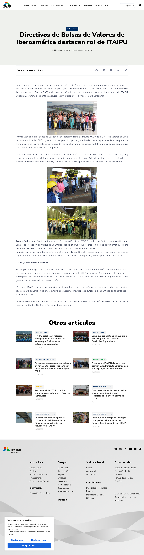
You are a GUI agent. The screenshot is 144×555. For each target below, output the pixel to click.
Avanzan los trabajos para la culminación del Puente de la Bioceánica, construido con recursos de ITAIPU (50, 421)
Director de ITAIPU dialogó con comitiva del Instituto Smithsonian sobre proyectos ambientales (110, 366)
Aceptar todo (29, 545)
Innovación (75, 5)
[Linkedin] (135, 449)
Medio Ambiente (99, 360)
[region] (29, 534)
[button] (96, 70)
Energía (44, 5)
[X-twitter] (125, 449)
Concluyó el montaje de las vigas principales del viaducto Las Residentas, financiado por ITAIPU (109, 420)
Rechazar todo (38, 540)
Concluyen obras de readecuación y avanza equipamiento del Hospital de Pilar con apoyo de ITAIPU (109, 394)
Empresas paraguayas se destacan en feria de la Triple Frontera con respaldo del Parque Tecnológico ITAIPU (53, 367)
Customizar (17, 540)
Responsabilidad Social (45, 360)
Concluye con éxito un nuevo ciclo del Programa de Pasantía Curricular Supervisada (109, 339)
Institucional (30, 5)
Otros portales (123, 462)
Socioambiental (58, 5)
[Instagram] (120, 449)
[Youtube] (130, 449)
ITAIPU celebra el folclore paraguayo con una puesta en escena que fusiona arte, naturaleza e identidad (50, 340)
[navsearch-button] (140, 5)
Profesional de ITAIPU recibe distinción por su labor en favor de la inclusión (53, 393)
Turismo (88, 5)
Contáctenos (101, 5)
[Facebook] (115, 449)
